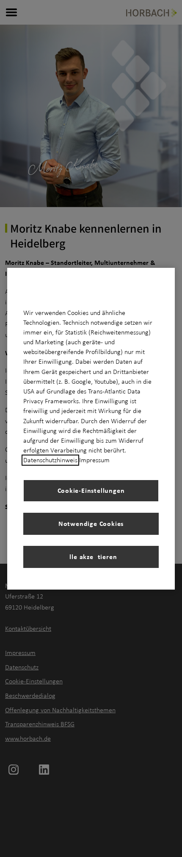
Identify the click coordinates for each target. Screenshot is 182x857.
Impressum (94, 460)
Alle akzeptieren (91, 556)
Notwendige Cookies (91, 523)
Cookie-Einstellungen (91, 490)
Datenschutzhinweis (50, 460)
